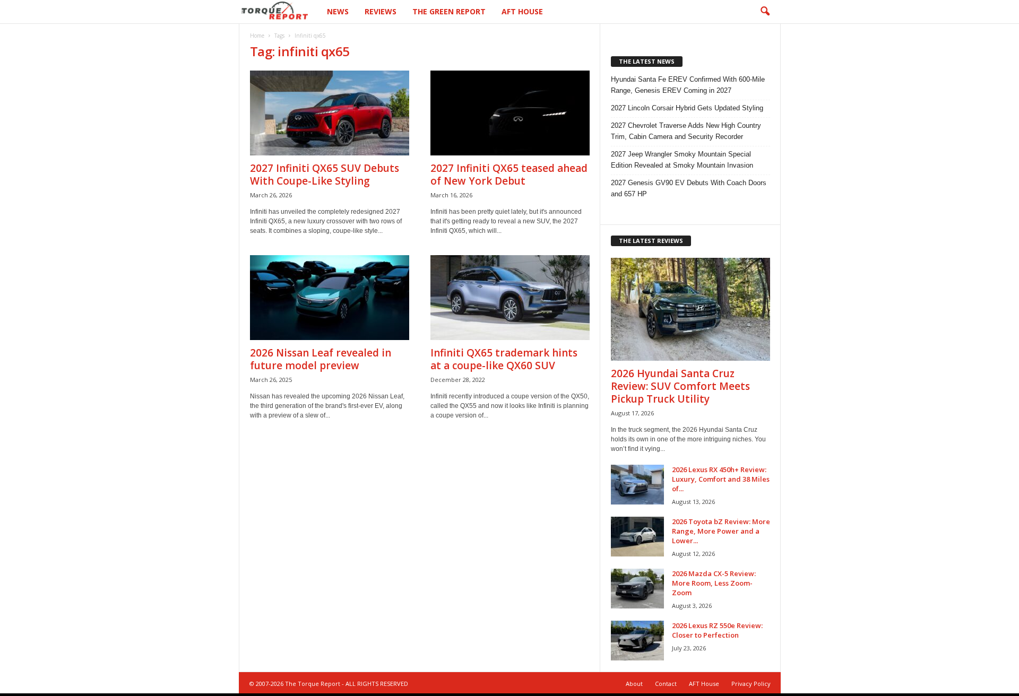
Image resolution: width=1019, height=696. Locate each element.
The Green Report (449, 11)
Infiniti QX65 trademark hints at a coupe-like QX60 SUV (503, 359)
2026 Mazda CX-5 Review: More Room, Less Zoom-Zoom (714, 583)
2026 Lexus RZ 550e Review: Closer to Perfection (717, 630)
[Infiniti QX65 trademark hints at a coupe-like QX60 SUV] (510, 297)
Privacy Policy (751, 684)
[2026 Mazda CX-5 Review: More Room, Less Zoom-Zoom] (637, 588)
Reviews (380, 11)
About (634, 684)
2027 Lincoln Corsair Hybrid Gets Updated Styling (687, 108)
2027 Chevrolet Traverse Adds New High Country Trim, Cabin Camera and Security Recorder (686, 131)
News (338, 11)
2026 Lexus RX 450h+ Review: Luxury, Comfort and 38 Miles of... (721, 479)
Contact (666, 684)
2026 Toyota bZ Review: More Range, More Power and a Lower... (721, 531)
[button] (764, 11)
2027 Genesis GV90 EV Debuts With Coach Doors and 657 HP (688, 188)
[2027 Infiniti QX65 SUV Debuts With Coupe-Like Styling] (329, 113)
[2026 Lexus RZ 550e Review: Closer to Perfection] (637, 640)
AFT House (522, 11)
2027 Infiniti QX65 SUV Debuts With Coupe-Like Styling (324, 174)
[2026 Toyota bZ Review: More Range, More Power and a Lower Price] (637, 536)
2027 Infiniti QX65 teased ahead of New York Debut (509, 174)
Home (257, 35)
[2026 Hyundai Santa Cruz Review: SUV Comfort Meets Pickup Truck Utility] (690, 309)
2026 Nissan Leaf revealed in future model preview (320, 359)
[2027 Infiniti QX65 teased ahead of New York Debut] (510, 113)
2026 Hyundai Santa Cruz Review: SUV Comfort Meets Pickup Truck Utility (680, 386)
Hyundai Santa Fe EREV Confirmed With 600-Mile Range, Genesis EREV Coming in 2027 (688, 84)
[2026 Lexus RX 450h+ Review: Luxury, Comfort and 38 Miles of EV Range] (637, 484)
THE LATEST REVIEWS (651, 241)
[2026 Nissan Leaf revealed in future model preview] (329, 297)
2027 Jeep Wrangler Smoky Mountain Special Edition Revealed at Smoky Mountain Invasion (682, 159)
